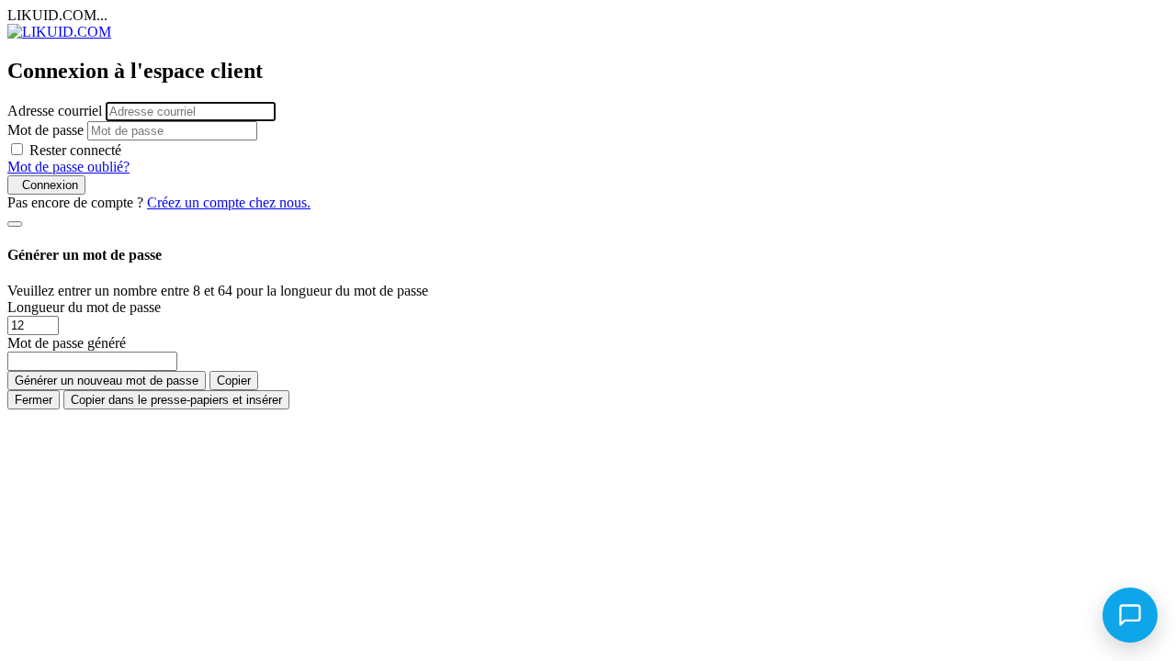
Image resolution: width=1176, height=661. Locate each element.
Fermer (33, 400)
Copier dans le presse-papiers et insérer (176, 400)
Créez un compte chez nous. (229, 202)
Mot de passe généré (66, 343)
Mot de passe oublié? (68, 166)
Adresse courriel (54, 110)
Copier (234, 380)
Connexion (46, 185)
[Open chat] (1130, 615)
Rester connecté (75, 150)
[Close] (14, 224)
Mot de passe (45, 130)
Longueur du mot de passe (84, 307)
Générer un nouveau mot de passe (106, 380)
